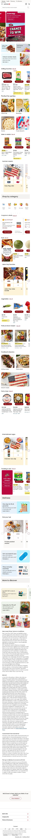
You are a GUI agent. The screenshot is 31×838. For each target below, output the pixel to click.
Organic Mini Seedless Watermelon (18, 256)
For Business (19, 1)
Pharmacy (13, 1)
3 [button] (15, 213)
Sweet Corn (4, 316)
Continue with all (25, 836)
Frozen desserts (20, 131)
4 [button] (17, 213)
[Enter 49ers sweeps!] (7, 482)
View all (14, 68)
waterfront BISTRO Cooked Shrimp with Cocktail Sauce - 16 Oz (7, 410)
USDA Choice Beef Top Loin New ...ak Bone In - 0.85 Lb (6, 88)
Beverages (19, 113)
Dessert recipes (5, 387)
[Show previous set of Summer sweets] (2, 177)
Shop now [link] (10, 19)
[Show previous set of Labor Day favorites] (2, 281)
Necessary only (18, 836)
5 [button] (20, 213)
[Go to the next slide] (27, 226)
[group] (15, 26)
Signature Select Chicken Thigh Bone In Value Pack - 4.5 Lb (18, 88)
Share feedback (15, 798)
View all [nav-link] (18, 326)
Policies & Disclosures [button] (7, 820)
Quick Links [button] (5, 813)
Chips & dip (4, 113)
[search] (28, 7)
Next (27, 338)
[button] (26, 4)
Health (7, 1)
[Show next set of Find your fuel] (29, 533)
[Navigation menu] (2, 4)
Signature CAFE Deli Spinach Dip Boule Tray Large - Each (17, 410)
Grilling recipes (5, 369)
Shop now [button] (7, 486)
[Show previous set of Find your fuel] (2, 533)
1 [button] (11, 213)
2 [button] (13, 213)
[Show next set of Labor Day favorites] (29, 281)
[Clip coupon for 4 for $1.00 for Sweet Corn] (8, 320)
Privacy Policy (15, 835)
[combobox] (15, 7)
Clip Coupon (7, 232)
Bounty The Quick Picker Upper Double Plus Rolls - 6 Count (17, 488)
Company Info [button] (5, 817)
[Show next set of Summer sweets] (29, 177)
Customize (5, 835)
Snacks (3, 131)
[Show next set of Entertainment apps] (29, 450)
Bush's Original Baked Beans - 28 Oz (7, 153)
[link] (5, 62)
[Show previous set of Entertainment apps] (2, 450)
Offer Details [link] (4, 227)
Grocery (3, 1)
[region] (15, 833)
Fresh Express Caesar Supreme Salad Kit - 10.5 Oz (18, 154)
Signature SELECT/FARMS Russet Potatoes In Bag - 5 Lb (17, 319)
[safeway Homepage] (7, 4)
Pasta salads (19, 369)
